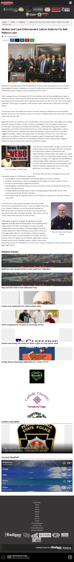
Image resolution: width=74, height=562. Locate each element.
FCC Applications (37, 523)
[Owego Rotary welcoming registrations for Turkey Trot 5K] (37, 353)
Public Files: (37, 502)
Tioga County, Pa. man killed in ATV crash (19, 448)
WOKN (37, 516)
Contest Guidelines (37, 530)
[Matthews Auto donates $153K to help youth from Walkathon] (37, 260)
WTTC (37, 519)
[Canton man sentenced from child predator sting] (37, 298)
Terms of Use (37, 525)
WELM (37, 512)
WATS (37, 505)
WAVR (37, 507)
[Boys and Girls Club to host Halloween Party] (37, 279)
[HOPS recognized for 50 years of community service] (37, 316)
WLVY (37, 514)
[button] (70, 2)
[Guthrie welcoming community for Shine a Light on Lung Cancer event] (37, 335)
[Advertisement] (37, 393)
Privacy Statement (37, 528)
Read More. (43, 451)
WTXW (37, 521)
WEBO (37, 509)
